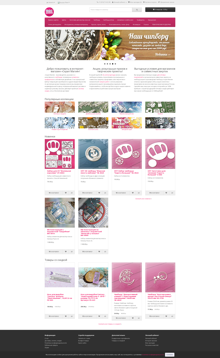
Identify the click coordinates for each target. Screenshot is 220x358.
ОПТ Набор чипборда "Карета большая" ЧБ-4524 (126, 172)
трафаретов (49, 79)
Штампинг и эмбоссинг (125, 20)
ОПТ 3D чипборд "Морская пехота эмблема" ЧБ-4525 (93, 172)
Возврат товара (83, 341)
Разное (146, 24)
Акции (47, 348)
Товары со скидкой (118, 341)
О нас (47, 338)
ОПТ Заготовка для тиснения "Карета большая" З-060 (156, 173)
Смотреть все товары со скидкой (109, 324)
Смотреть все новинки (143, 199)
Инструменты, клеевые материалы (76, 24)
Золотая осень (93, 129)
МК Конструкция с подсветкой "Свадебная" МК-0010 (58, 231)
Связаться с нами (84, 338)
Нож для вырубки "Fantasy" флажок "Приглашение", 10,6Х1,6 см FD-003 (59, 297)
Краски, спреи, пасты (98, 24)
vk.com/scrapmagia (108, 75)
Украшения (152, 20)
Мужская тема (160, 129)
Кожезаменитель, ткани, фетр (119, 24)
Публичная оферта (51, 345)
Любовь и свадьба (60, 114)
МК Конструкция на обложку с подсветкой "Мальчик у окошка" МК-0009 (91, 232)
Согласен (169, 355)
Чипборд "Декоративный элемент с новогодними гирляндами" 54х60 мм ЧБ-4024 (125, 297)
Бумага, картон (53, 20)
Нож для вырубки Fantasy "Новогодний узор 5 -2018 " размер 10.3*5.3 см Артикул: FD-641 (93, 297)
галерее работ (104, 82)
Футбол (160, 114)
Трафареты (140, 20)
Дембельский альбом (93, 114)
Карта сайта (82, 343)
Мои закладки (150, 343)
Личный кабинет (151, 338)
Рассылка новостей (151, 345)
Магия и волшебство (127, 114)
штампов (75, 77)
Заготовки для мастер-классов (79, 20)
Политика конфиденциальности (56, 343)
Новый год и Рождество (60, 129)
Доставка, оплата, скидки (53, 341)
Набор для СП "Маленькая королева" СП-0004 (59, 172)
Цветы (64, 20)
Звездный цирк (127, 129)
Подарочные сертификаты (121, 338)
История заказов (151, 341)
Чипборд (97, 20)
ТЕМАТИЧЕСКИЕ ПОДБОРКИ (161, 24)
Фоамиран (136, 24)
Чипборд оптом (108, 20)
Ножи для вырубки (54, 24)
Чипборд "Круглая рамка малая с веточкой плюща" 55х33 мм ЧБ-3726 (160, 296)
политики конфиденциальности (153, 355)
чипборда (58, 77)
